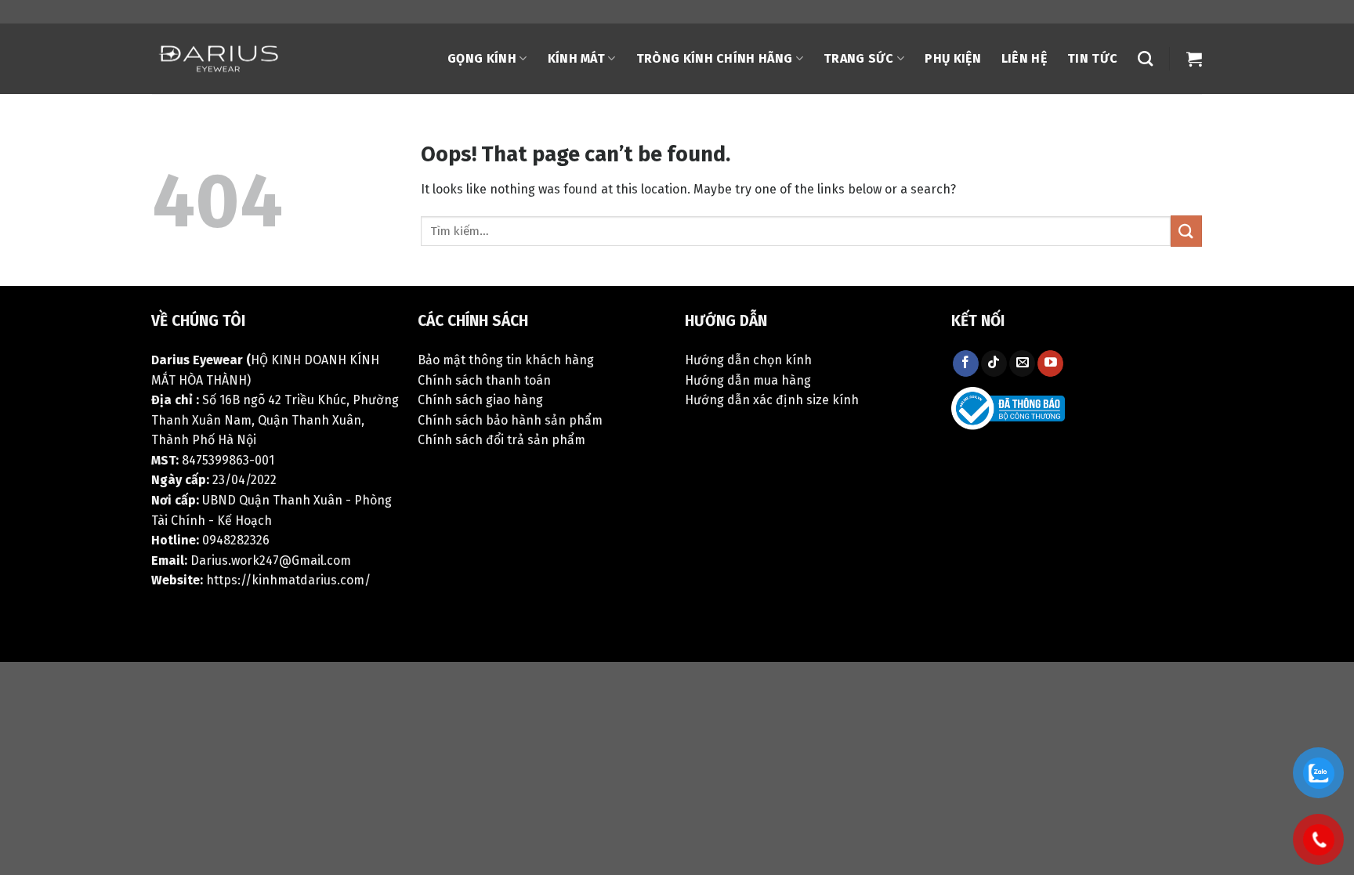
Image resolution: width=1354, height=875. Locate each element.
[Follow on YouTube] (1050, 363)
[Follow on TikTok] (994, 363)
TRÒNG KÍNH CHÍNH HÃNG (714, 58)
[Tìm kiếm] (1145, 58)
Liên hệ (1024, 58)
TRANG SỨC (859, 58)
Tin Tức (1092, 58)
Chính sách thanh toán (484, 380)
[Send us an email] (1022, 363)
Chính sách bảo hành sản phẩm (510, 420)
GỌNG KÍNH (481, 58)
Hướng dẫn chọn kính (748, 360)
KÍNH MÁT (577, 58)
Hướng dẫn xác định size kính (772, 399)
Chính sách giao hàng (480, 399)
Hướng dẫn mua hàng (748, 380)
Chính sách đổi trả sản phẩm (501, 439)
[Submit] (1186, 230)
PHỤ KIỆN (953, 58)
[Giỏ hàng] (1194, 59)
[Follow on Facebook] (966, 363)
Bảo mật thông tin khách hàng (506, 360)
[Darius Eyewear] (220, 59)
